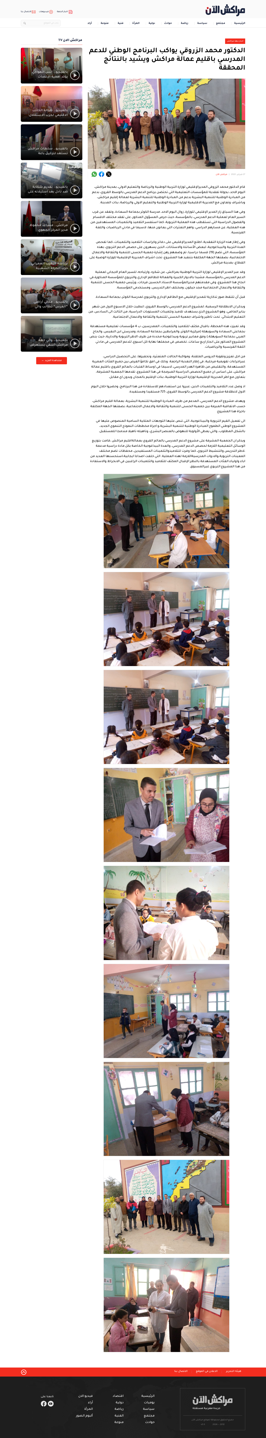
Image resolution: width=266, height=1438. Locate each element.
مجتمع (220, 23)
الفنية (119, 1416)
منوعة (105, 23)
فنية (120, 23)
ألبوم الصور (84, 1416)
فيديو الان (85, 1396)
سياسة (202, 23)
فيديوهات (44, 12)
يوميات (149, 1403)
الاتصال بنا (26, 12)
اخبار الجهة (62, 12)
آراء (90, 23)
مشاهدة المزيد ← (51, 360)
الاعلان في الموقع (207, 1371)
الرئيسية (239, 23)
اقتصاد (118, 1396)
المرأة (136, 23)
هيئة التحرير (233, 1371)
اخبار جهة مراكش (235, 41)
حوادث (168, 23)
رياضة (184, 23)
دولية (152, 23)
